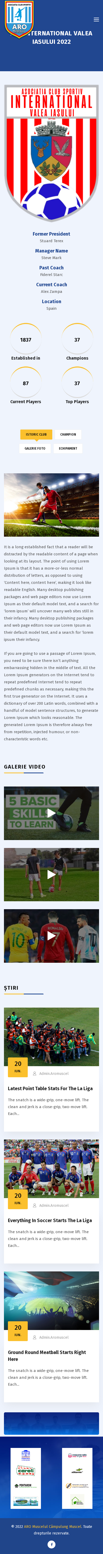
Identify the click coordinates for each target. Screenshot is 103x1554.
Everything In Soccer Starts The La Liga (50, 1220)
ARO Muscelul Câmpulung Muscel (52, 1526)
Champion (68, 434)
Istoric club (36, 434)
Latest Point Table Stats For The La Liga (50, 1088)
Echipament (68, 448)
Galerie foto (35, 448)
